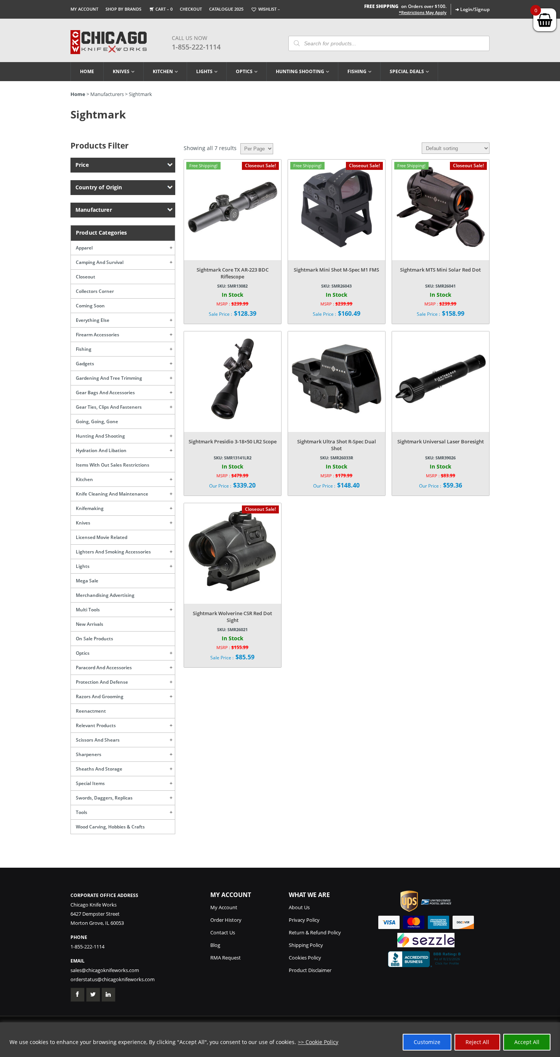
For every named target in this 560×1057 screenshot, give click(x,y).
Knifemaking (90, 508)
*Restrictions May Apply (422, 12)
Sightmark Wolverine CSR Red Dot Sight (232, 617)
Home (87, 71)
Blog (215, 945)
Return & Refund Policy (315, 932)
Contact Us (222, 932)
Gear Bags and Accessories (105, 392)
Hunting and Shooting (100, 436)
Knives (121, 71)
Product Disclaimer (310, 970)
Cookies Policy (305, 957)
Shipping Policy (306, 945)
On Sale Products (94, 638)
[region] (280, 1039)
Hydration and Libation (101, 450)
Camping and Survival (99, 262)
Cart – (164, 9)
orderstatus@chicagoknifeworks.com (112, 979)
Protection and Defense (102, 682)
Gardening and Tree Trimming (109, 378)
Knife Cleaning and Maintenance (112, 494)
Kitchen (163, 71)
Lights (204, 71)
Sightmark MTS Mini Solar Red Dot (440, 269)
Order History (226, 919)
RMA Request (225, 957)
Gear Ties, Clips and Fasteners (109, 407)
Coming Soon (90, 305)
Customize (427, 1042)
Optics (244, 71)
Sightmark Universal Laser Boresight (440, 441)
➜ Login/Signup (472, 9)
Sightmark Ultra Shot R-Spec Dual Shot (336, 445)
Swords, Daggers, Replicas (104, 798)
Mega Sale (87, 580)
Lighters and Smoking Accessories (113, 551)
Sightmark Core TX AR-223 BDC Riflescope (233, 273)
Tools (81, 812)
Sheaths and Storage (99, 769)
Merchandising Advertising (105, 595)
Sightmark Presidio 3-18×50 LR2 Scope (233, 441)
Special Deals (407, 71)
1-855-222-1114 (196, 46)
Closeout (85, 276)
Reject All (477, 1042)
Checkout (191, 9)
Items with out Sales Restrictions (112, 465)
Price (82, 164)
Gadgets (85, 363)
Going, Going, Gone (97, 421)
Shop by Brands (123, 9)
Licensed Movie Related (101, 537)
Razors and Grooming (99, 696)
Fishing (356, 71)
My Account (84, 9)
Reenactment (91, 711)
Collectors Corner (95, 291)
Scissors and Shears (98, 740)
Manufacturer (93, 209)
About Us (299, 907)
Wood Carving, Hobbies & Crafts (110, 827)
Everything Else (92, 320)
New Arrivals (89, 624)
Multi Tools (88, 609)
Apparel (84, 248)
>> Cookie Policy (318, 1042)
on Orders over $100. (405, 6)
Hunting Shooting (300, 71)
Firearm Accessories (97, 334)
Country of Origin (98, 187)
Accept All (526, 1042)
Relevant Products (96, 725)
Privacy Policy (304, 919)
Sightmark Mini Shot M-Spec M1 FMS (336, 269)
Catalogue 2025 (226, 9)
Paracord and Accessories (104, 667)
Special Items (90, 783)
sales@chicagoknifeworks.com (104, 970)
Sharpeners (88, 754)
